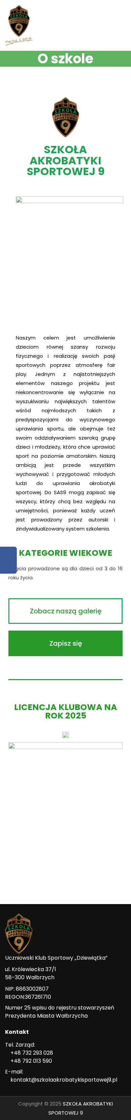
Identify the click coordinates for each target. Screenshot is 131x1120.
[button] (65, 611)
